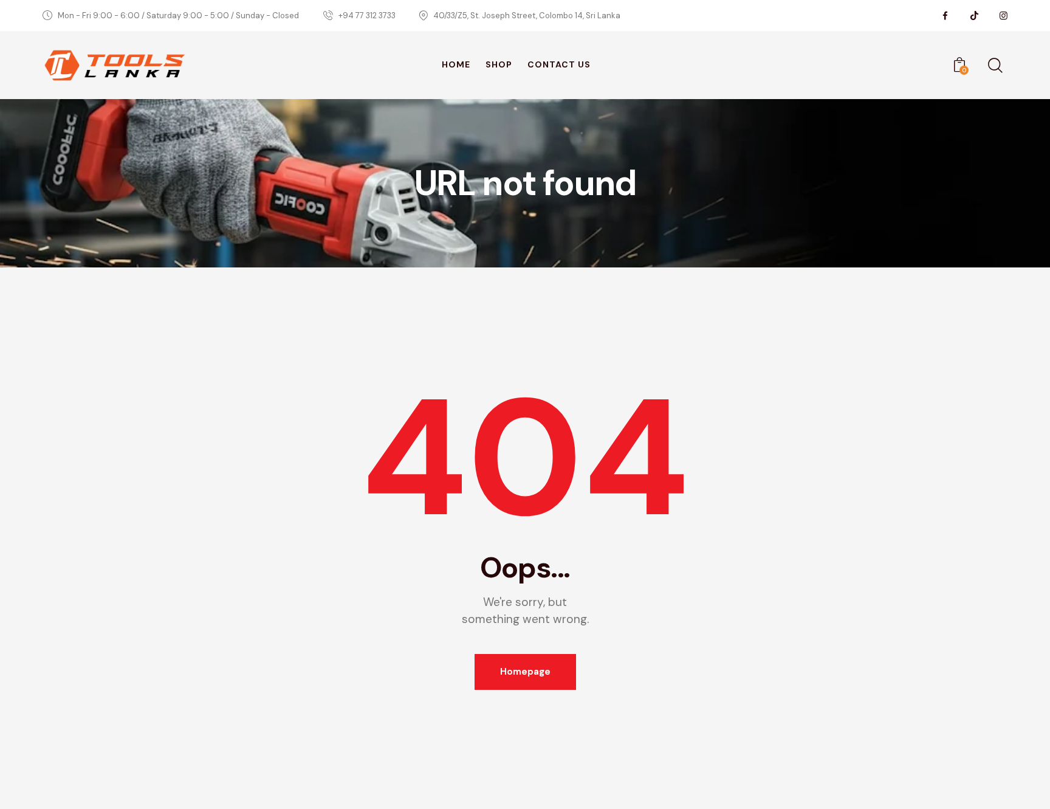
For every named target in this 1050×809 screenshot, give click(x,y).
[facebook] (944, 15)
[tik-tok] (974, 15)
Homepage (525, 672)
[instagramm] (1003, 15)
